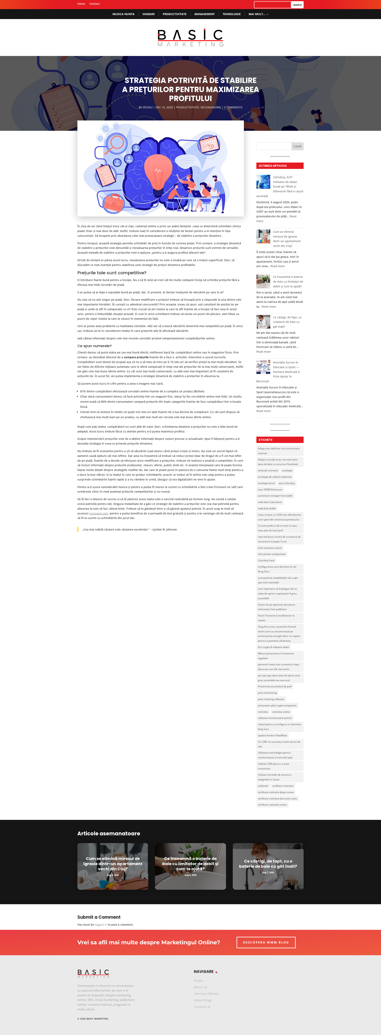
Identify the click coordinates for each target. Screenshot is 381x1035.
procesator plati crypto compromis (277, 705)
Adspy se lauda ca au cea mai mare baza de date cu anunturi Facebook (278, 462)
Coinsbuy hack (266, 560)
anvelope (287, 470)
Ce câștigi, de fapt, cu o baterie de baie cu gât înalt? (287, 322)
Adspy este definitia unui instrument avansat (279, 451)
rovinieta (263, 711)
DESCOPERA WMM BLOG (266, 942)
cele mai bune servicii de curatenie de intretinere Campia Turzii (279, 539)
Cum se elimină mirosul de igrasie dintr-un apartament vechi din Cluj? (112, 864)
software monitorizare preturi (275, 718)
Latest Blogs (203, 1000)
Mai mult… (257, 14)
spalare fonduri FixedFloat (272, 735)
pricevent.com (98, 513)
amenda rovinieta (268, 470)
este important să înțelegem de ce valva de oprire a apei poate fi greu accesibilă (277, 593)
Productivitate (175, 14)
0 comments (233, 107)
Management (204, 14)
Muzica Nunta (124, 14)
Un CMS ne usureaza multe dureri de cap (279, 744)
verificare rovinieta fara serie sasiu (277, 798)
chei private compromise (272, 554)
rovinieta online (281, 711)
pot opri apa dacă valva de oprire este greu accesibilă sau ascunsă (279, 678)
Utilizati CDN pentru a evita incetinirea (273, 766)
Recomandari (211, 107)
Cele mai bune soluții (270, 548)
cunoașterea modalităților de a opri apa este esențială (278, 580)
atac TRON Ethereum (270, 489)
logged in (101, 924)
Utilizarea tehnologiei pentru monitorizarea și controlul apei (275, 755)
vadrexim (263, 786)
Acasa (198, 980)
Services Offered (206, 994)
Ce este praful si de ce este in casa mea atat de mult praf (277, 528)
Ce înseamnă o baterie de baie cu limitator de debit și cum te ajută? (288, 281)
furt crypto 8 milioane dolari (273, 647)
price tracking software (271, 699)
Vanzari (148, 14)
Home (81, 4)
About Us (200, 987)
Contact (94, 4)
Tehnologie (232, 14)
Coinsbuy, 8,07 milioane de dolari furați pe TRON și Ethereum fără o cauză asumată (279, 186)
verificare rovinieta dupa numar (276, 792)
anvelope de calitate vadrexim (275, 477)
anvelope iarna (266, 483)
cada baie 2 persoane (270, 502)
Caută (297, 146)
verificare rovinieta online (272, 804)
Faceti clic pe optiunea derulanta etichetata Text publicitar (276, 607)
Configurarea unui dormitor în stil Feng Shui (277, 569)
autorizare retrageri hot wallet (275, 495)
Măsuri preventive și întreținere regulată (276, 656)
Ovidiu (147, 107)
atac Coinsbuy (287, 483)
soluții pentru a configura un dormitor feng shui (279, 727)
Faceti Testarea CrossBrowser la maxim (276, 618)
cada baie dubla (267, 508)
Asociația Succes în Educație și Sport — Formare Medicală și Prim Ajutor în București (278, 371)
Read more (277, 266)
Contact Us (202, 1007)
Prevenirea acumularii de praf (275, 686)
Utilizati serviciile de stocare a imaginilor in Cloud (275, 777)
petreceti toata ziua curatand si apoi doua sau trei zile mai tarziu (278, 667)
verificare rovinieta (282, 786)
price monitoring (267, 692)
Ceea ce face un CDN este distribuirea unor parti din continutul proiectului (279, 517)
